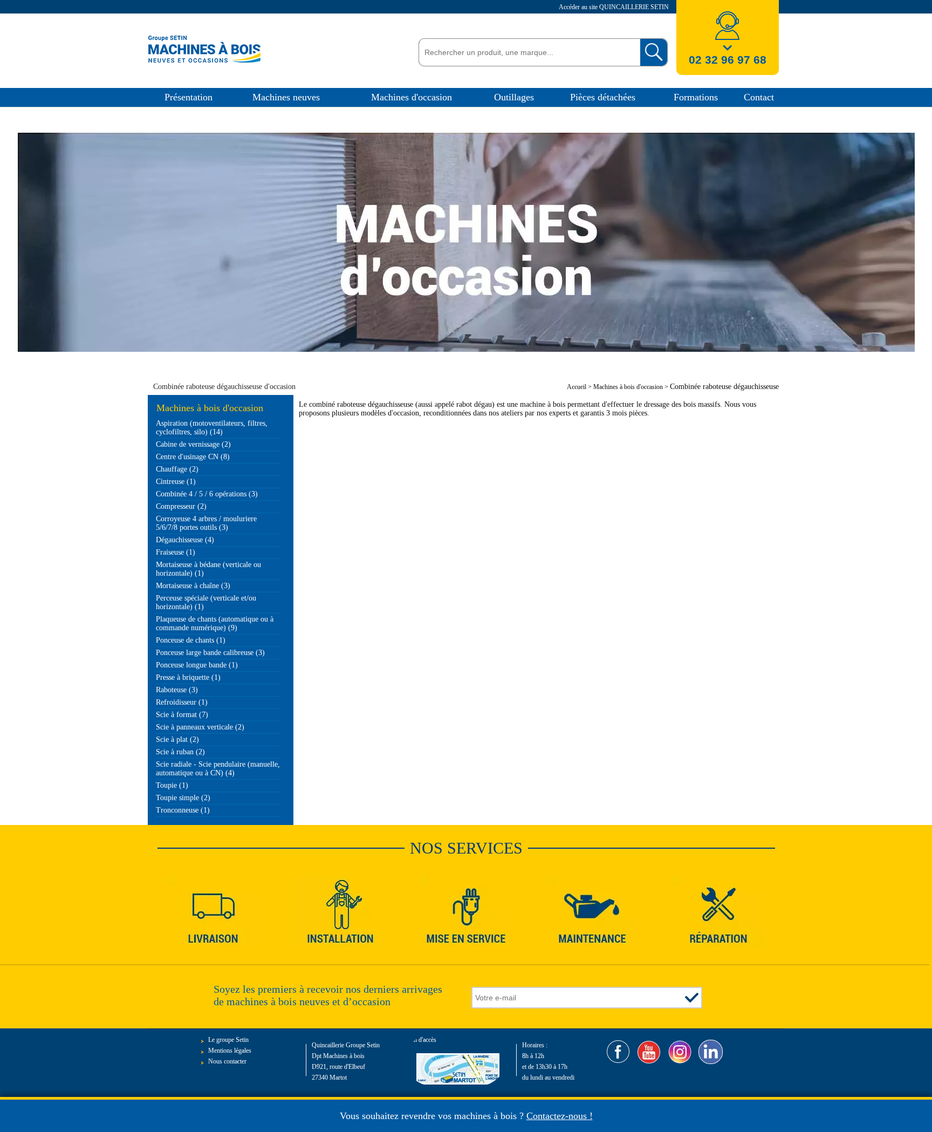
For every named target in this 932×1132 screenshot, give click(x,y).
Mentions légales (229, 1050)
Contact (759, 97)
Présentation (189, 97)
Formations (696, 97)
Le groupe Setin (228, 1040)
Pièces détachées (602, 97)
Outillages (514, 97)
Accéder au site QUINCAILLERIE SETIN (614, 7)
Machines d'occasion (411, 97)
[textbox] (527, 52)
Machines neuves (286, 97)
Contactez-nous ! (559, 1115)
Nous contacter (227, 1061)
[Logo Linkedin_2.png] (710, 1052)
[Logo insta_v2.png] (680, 1052)
